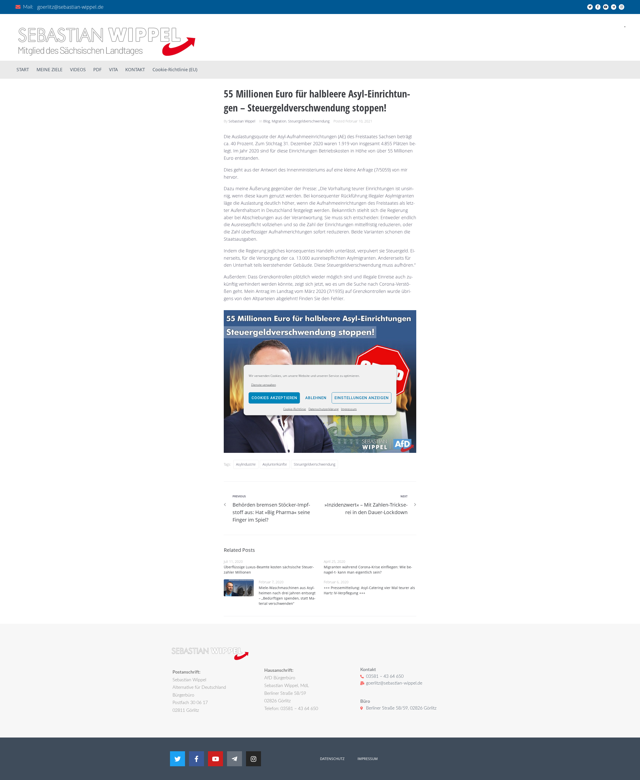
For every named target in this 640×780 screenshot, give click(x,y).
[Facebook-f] (598, 7)
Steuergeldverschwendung (309, 121)
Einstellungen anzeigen (361, 398)
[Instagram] (621, 7)
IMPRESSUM (367, 758)
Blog (266, 121)
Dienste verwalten (263, 384)
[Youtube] (605, 7)
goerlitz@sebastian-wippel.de (70, 6)
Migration (279, 121)
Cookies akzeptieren (274, 398)
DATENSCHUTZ (332, 758)
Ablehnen (315, 398)
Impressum (349, 409)
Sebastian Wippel (241, 121)
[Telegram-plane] (613, 7)
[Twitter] (590, 7)
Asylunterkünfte (274, 464)
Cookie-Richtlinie (294, 409)
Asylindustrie (246, 464)
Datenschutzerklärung (323, 409)
